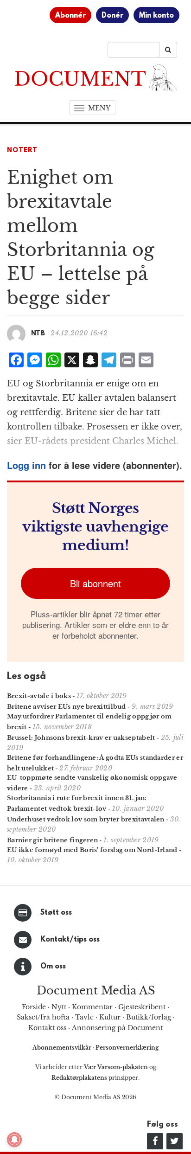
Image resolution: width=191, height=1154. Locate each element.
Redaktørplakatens (79, 1077)
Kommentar (92, 1007)
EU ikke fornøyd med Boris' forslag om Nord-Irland (92, 850)
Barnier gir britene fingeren (52, 840)
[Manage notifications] (14, 1139)
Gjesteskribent (142, 1007)
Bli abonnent (95, 583)
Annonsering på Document (117, 1028)
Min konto (156, 16)
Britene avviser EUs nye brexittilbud (66, 707)
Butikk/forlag (148, 1017)
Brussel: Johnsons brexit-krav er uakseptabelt (81, 738)
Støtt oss (56, 913)
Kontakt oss (47, 1028)
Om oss (53, 966)
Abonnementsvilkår (62, 1047)
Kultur (110, 1017)
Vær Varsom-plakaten (116, 1067)
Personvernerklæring (127, 1047)
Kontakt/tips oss (70, 940)
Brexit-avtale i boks (39, 696)
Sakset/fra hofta (43, 1017)
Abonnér (70, 16)
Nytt (58, 1007)
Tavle (84, 1017)
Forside (34, 1007)
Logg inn (26, 465)
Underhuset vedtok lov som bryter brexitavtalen (86, 819)
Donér (112, 16)
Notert (22, 150)
